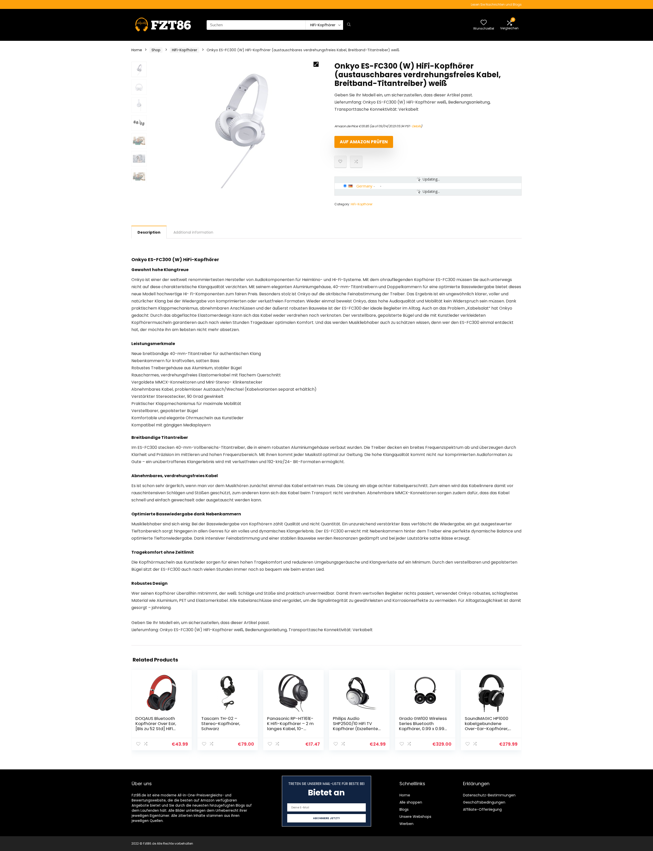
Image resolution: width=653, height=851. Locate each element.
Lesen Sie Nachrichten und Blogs (496, 4)
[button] (316, 64)
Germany (364, 185)
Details (416, 126)
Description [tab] (148, 232)
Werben (406, 823)
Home (136, 50)
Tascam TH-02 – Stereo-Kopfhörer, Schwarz (220, 723)
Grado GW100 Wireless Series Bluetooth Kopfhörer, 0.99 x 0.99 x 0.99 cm (423, 726)
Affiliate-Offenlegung (482, 809)
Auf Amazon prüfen (364, 142)
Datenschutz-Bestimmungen (489, 795)
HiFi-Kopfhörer (184, 50)
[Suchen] (349, 25)
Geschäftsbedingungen (484, 802)
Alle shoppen (410, 802)
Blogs (404, 809)
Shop (156, 50)
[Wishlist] (484, 23)
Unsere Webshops (415, 816)
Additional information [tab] (193, 232)
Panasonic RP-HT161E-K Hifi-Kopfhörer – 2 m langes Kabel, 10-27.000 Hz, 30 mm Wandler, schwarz (290, 728)
